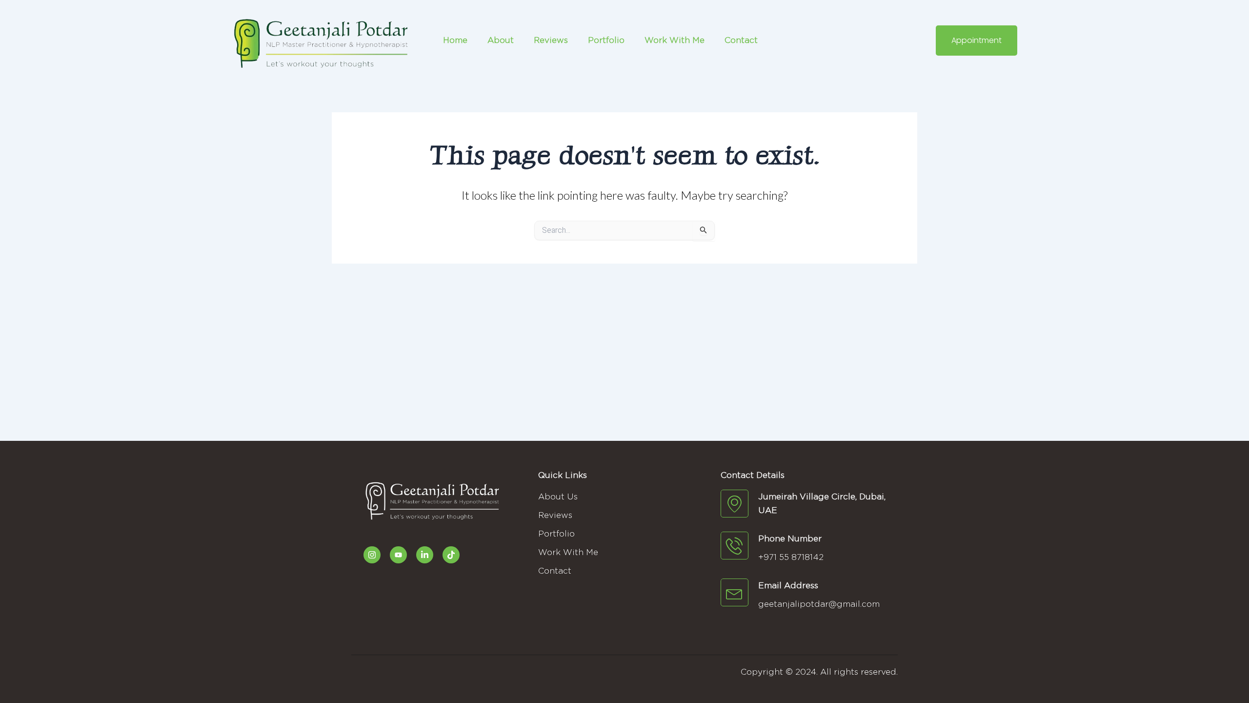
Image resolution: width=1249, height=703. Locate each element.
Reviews (551, 40)
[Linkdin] (424, 554)
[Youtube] (398, 554)
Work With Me (675, 40)
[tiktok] (451, 554)
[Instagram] (372, 554)
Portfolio (606, 40)
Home (455, 40)
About (500, 40)
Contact (741, 40)
